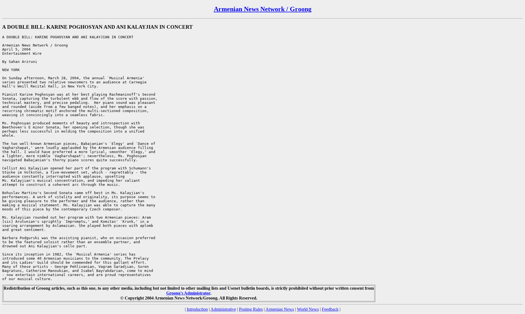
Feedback (330, 309)
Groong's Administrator (188, 293)
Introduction (197, 309)
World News (308, 309)
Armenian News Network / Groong (262, 9)
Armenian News (280, 309)
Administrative (223, 309)
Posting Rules (251, 309)
